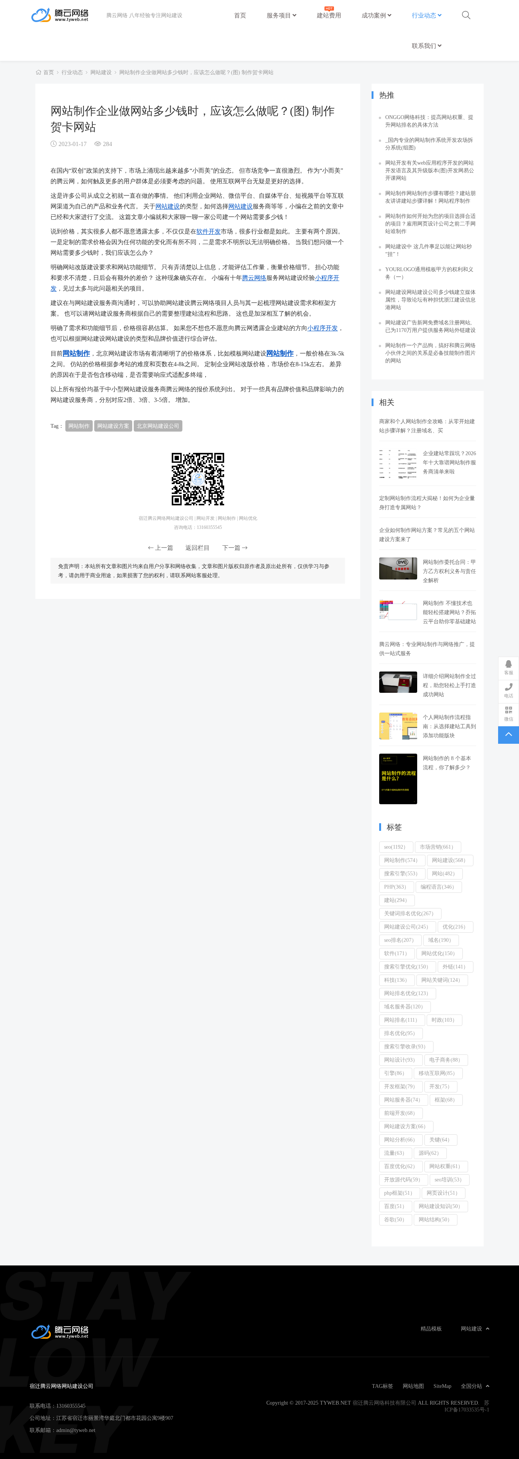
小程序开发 (322, 328)
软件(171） (397, 953)
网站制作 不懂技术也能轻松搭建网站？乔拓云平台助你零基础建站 (449, 612)
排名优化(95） (401, 1033)
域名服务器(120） (405, 1006)
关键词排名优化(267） (410, 913)
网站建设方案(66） (406, 1126)
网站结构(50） (436, 1219)
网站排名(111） (402, 1019)
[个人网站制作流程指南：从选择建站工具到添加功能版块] (398, 726)
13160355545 (70, 1405)
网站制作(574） (402, 860)
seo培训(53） (450, 1179)
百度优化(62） (401, 1166)
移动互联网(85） (438, 1073)
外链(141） (455, 966)
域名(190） (441, 940)
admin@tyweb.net (75, 1430)
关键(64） (441, 1139)
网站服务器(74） (403, 1099)
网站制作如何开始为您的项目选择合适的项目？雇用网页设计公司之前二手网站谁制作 (430, 223)
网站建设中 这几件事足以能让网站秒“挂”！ (428, 250)
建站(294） (397, 900)
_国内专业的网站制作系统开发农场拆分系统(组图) (429, 143)
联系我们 (425, 46)
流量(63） (395, 1153)
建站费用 (329, 15)
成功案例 (375, 15)
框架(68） (446, 1099)
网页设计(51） (443, 1192)
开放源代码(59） (403, 1179)
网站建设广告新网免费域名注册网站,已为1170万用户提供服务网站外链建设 (430, 326)
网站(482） (445, 873)
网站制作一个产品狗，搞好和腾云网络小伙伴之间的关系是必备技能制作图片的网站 (430, 353)
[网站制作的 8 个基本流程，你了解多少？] (398, 779)
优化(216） (455, 926)
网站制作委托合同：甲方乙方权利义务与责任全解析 (449, 571)
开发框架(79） (401, 1086)
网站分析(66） (401, 1139)
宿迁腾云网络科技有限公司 (384, 1402)
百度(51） (395, 1206)
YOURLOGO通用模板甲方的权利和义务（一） (429, 273)
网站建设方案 (113, 426)
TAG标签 (382, 1386)
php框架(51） (399, 1192)
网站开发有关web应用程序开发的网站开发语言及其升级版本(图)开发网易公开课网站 (429, 170)
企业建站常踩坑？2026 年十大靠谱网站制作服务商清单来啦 (449, 462)
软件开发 (208, 231)
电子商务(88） (446, 1059)
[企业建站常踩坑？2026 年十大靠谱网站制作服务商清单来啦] (398, 464)
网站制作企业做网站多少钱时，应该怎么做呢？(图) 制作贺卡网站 (196, 72)
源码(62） (430, 1153)
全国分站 (471, 1386)
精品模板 (431, 1328)
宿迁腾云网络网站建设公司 (68, 15)
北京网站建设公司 (158, 426)
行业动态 (425, 15)
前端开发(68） (401, 1113)
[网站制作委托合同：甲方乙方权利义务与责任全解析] (398, 568)
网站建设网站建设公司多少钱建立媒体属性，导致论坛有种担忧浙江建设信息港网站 (430, 299)
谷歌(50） (395, 1219)
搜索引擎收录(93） (406, 1046)
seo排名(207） (400, 940)
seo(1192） (396, 846)
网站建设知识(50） (441, 1206)
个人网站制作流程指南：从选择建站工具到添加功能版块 (449, 726)
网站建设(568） (450, 860)
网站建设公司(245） (407, 926)
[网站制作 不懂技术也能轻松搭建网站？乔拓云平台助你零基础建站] (398, 609)
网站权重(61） (446, 1166)
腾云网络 (254, 278)
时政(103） (444, 1019)
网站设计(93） (401, 1059)
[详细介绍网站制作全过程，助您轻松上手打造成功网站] (398, 682)
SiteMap (442, 1386)
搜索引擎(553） (402, 873)
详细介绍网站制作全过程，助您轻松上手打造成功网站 (449, 685)
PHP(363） (396, 886)
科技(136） (397, 980)
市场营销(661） (438, 846)
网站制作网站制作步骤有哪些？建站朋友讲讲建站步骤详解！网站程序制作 (430, 197)
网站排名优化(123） (407, 993)
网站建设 (101, 72)
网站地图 (413, 1386)
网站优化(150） (439, 953)
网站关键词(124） (442, 980)
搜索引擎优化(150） (407, 966)
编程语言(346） (439, 886)
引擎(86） (395, 1073)
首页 (240, 15)
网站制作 (76, 352)
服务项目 (280, 15)
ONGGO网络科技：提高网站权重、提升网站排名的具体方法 (429, 120)
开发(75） (441, 1086)
